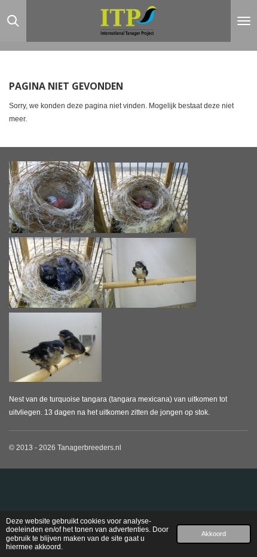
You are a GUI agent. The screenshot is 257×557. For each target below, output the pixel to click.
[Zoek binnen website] (13, 21)
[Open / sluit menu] (244, 21)
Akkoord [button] (213, 533)
